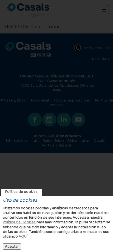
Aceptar (12, 246)
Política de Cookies (19, 222)
